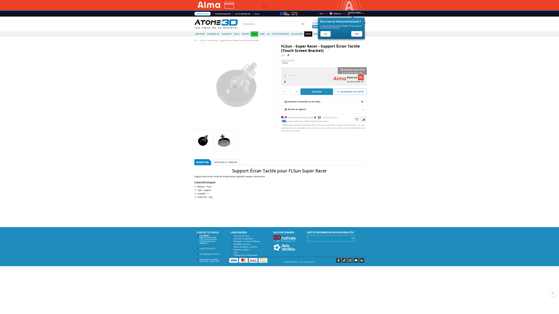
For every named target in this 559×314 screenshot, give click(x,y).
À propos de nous (241, 235)
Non (357, 33)
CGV (235, 252)
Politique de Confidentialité (246, 255)
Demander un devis (351, 91)
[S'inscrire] (352, 238)
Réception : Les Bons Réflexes (247, 241)
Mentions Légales (241, 249)
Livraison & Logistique (243, 238)
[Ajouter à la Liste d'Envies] (357, 119)
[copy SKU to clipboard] (288, 55)
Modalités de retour (242, 244)
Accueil (195, 40)
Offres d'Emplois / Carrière (245, 247)
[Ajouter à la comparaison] (363, 119)
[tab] (202, 162)
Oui (325, 33)
